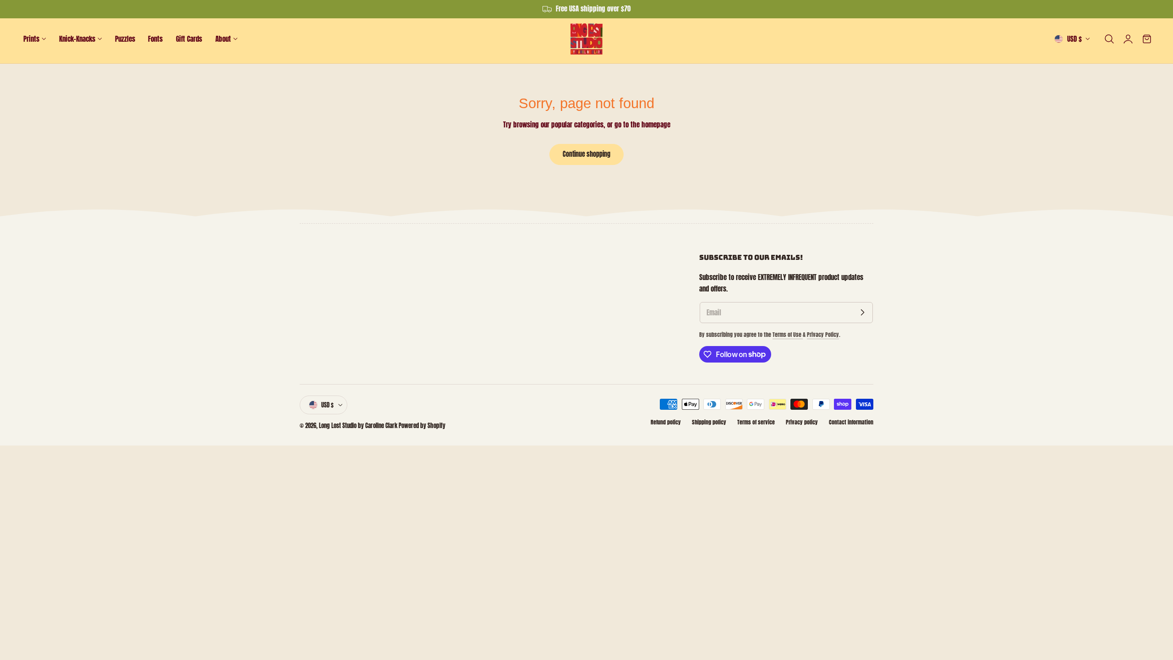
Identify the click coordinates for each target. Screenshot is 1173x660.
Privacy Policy (823, 334)
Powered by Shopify (422, 425)
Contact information (851, 422)
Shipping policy (709, 422)
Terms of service (756, 422)
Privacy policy (802, 422)
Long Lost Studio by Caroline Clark (358, 425)
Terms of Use (788, 334)
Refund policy (666, 422)
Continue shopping (586, 154)
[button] (1109, 39)
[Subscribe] (862, 313)
